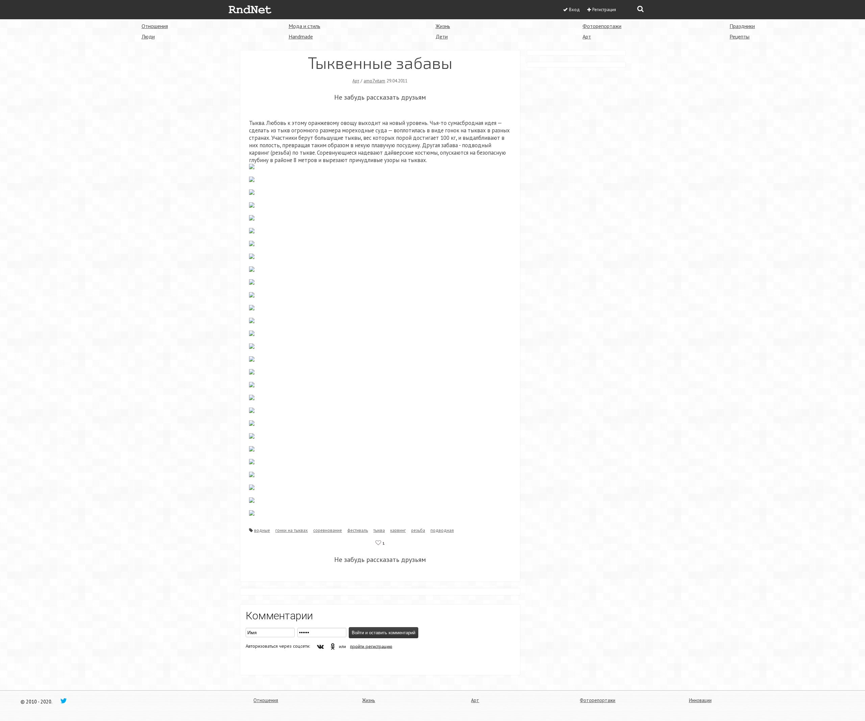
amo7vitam (374, 81)
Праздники (742, 26)
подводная (442, 530)
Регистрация (604, 9)
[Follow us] (63, 700)
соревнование (327, 530)
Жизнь (443, 26)
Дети (442, 36)
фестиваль (357, 530)
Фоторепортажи (602, 26)
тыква (379, 530)
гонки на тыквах (291, 530)
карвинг (398, 530)
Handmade (301, 36)
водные (262, 530)
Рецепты (739, 36)
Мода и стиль (304, 26)
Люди (148, 36)
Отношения (155, 26)
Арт (587, 36)
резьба (418, 530)
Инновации (700, 700)
